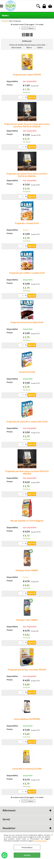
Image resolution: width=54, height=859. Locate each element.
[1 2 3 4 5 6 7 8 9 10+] (22, 97)
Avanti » (31, 28)
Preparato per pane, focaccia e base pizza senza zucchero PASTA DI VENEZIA (27, 125)
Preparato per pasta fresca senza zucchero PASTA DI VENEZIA (27, 174)
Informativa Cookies (40, 841)
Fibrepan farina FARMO (27, 570)
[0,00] (50, 6)
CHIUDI (52, 834)
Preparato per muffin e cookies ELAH (27, 273)
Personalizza (27, 847)
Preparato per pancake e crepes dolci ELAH (27, 421)
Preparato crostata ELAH (27, 223)
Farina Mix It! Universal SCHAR (26, 768)
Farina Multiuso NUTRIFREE (27, 719)
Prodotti (5, 15)
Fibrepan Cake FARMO (27, 620)
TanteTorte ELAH (27, 372)
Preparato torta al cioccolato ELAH (27, 322)
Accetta (27, 855)
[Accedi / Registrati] (44, 6)
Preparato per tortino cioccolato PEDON (27, 669)
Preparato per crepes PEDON (27, 74)
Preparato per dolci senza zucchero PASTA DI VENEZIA (27, 472)
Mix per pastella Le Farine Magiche (26, 520)
